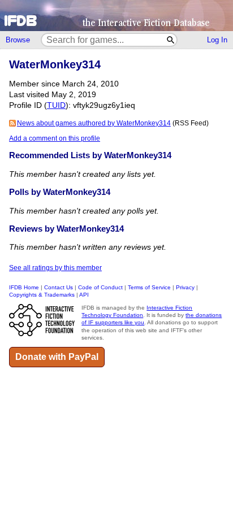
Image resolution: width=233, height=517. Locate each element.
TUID (56, 105)
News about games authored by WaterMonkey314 (94, 123)
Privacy (185, 287)
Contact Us (58, 287)
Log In (217, 40)
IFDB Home (24, 287)
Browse (18, 40)
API (84, 295)
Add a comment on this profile (54, 138)
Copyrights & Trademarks (42, 295)
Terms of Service (149, 287)
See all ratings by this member (55, 267)
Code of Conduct (100, 287)
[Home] (116, 15)
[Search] (171, 40)
